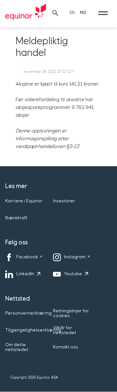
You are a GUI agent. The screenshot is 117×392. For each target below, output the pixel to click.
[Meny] (103, 13)
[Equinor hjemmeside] (25, 13)
